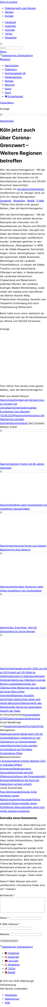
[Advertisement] (23, 357)
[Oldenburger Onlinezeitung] (16, 946)
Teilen (31, 423)
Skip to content (8, 1)
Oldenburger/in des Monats (20, 8)
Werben (9, 12)
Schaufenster (15, 96)
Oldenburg (11, 69)
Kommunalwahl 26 (15, 73)
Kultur (8, 88)
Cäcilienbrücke (31, 718)
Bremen (9, 80)
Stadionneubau (14, 718)
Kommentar (7, 895)
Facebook (10, 22)
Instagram (10, 26)
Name (4, 917)
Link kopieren (39, 423)
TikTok (8, 33)
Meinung (10, 84)
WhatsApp (11, 37)
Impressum (11, 995)
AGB (7, 1002)
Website (4, 934)
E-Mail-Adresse (10, 924)
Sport (8, 92)
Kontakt (9, 15)
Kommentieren (19, 423)
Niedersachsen (13, 77)
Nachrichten (12, 65)
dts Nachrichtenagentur (30, 189)
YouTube (10, 29)
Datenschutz (12, 998)
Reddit (31, 200)
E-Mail (40, 200)
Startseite (5, 423)
